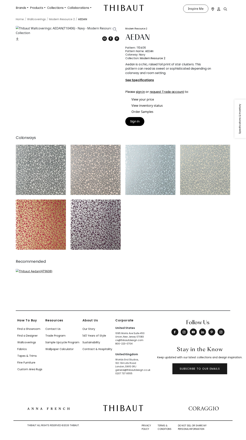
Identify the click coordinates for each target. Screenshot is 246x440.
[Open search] (225, 9)
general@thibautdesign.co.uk (132, 370)
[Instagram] (184, 332)
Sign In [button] (135, 121)
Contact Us (53, 329)
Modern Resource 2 (136, 28)
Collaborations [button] (78, 8)
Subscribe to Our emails (200, 369)
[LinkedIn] (202, 332)
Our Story (88, 329)
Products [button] (36, 8)
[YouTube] (193, 332)
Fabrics (22, 349)
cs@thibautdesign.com (129, 340)
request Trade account (167, 92)
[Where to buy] (212, 8)
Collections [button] (55, 8)
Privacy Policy (146, 427)
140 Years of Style (94, 336)
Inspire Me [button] (196, 9)
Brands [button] (21, 8)
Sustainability (91, 342)
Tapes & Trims (27, 356)
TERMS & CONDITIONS (164, 427)
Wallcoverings (26, 342)
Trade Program (55, 336)
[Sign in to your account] (219, 8)
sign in (140, 92)
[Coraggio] (204, 408)
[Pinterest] (117, 38)
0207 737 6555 (123, 373)
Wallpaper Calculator (59, 349)
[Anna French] (48, 408)
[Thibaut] (123, 408)
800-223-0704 (124, 343)
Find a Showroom (28, 329)
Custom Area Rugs (29, 369)
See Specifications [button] (139, 80)
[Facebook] (174, 332)
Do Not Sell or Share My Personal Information (192, 427)
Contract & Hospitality (97, 349)
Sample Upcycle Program (62, 342)
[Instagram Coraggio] (221, 332)
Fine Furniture (26, 362)
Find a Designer (27, 336)
